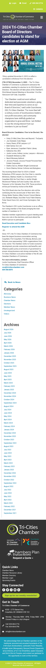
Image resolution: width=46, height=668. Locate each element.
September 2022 (10, 483)
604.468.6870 (7, 270)
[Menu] (41, 17)
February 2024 (9, 426)
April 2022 (8, 500)
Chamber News (9, 300)
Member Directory (9, 575)
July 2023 (7, 450)
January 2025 (9, 390)
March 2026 (8, 346)
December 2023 (10, 433)
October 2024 (9, 400)
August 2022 (8, 486)
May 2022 (7, 496)
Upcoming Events (8, 580)
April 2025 (8, 380)
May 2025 (7, 376)
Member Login (7, 578)
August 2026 (8, 329)
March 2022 (8, 503)
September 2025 (10, 366)
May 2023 (7, 456)
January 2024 (9, 430)
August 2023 (8, 446)
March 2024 (8, 423)
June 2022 (8, 493)
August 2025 (8, 369)
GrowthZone (29, 665)
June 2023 (8, 453)
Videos (6, 314)
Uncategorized (9, 310)
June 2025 (8, 373)
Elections (7, 304)
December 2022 (10, 473)
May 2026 (7, 339)
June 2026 (8, 336)
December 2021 (10, 510)
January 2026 (9, 353)
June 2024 (8, 413)
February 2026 (9, 349)
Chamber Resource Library (12, 573)
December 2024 (10, 393)
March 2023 (8, 463)
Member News (9, 307)
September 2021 (10, 513)
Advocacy (7, 294)
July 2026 (7, 333)
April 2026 (8, 343)
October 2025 (9, 363)
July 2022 (7, 490)
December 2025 (10, 356)
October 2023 (9, 440)
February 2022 (9, 506)
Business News (10, 297)
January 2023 (9, 470)
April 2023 (8, 460)
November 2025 (10, 360)
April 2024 (8, 420)
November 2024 (10, 396)
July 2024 (7, 410)
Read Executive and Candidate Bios (16, 223)
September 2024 (10, 403)
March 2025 (8, 383)
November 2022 (10, 476)
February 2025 (9, 386)
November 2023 (10, 436)
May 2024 (7, 416)
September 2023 (10, 443)
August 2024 (8, 406)
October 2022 (9, 480)
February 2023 (9, 466)
